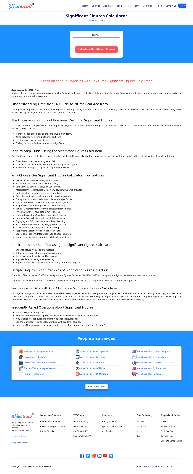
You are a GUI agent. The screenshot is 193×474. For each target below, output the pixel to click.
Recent (140, 431)
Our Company (145, 415)
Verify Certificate (168, 426)
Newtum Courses (50, 415)
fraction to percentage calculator (40, 368)
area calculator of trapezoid (151, 368)
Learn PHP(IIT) (79, 426)
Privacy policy (143, 466)
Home (85, 5)
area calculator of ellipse (92, 368)
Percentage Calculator (34, 357)
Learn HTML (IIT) (80, 421)
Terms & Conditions (163, 466)
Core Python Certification (51, 421)
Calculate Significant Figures (96, 49)
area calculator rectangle (150, 373)
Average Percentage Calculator (38, 351)
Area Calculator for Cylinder (94, 351)
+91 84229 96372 (18, 436)
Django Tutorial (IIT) (82, 436)
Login (182, 5)
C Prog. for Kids (109, 421)
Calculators (92, 20)
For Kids (107, 415)
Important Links (170, 415)
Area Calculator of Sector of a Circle (155, 362)
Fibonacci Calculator (33, 373)
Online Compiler (168, 436)
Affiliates (164, 421)
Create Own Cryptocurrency (52, 426)
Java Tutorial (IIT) (80, 431)
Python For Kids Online (112, 426)
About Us (108, 5)
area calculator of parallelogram (153, 351)
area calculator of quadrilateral (153, 357)
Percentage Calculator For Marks (39, 362)
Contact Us (170, 5)
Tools (120, 5)
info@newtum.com (19, 442)
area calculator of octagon (94, 373)
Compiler (148, 5)
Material (132, 5)
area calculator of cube (92, 362)
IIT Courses (80, 415)
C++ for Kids (107, 431)
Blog (160, 5)
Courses (96, 5)
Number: (96, 34)
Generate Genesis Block (171, 441)
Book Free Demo (168, 431)
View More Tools (96, 386)
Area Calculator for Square (93, 357)
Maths (103, 20)
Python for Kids (47, 431)
